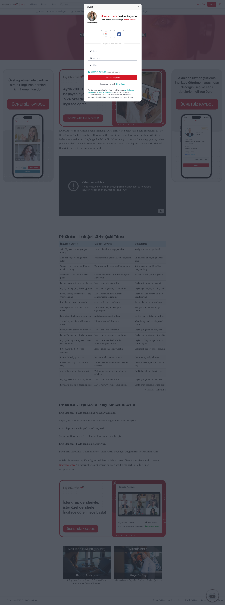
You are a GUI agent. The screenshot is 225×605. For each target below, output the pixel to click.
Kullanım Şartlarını (98, 72)
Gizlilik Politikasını (104, 92)
